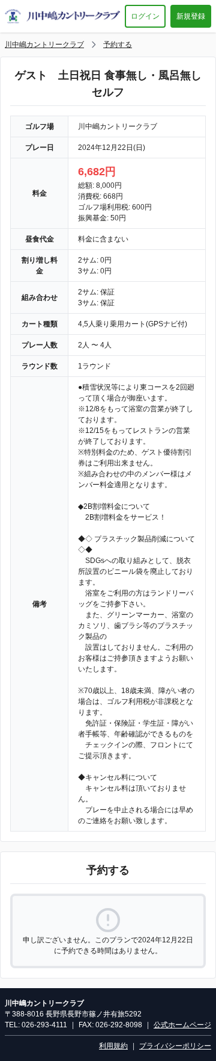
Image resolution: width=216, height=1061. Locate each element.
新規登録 (190, 16)
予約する (117, 44)
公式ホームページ (182, 1025)
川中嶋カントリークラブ (44, 44)
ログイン (145, 16)
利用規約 (113, 1046)
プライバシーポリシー (175, 1046)
